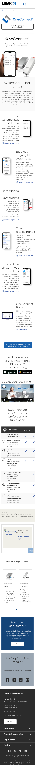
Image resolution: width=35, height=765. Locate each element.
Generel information (22, 761)
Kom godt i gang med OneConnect (18, 27)
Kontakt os (17, 644)
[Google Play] (25, 372)
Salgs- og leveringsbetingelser (17, 764)
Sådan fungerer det (11, 143)
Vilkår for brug (8, 762)
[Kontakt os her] (30, 550)
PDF (19, 539)
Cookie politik (10, 761)
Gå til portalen (21, 329)
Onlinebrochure (23, 536)
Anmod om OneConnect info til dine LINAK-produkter (18, 345)
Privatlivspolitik (19, 762)
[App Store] (10, 372)
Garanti (28, 762)
